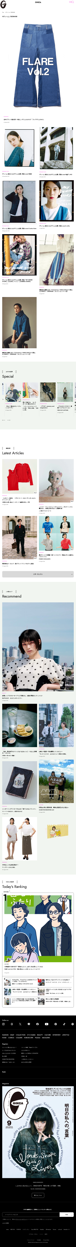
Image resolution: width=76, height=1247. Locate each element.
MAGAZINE (46, 1038)
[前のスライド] (3, 420)
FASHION (5, 1035)
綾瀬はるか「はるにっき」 (9, 1062)
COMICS (11, 1038)
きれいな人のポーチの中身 (9, 1053)
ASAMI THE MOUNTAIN (8, 1059)
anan (7, 1229)
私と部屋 (4, 1056)
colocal (60, 1229)
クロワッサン (26, 1229)
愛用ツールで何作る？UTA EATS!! (29, 1053)
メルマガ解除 (5, 1223)
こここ (41, 1234)
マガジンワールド (30, 1240)
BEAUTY (40, 1035)
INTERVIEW (56, 1035)
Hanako (42, 1229)
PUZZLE (37, 1038)
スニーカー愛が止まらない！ (9, 1047)
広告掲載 (39, 1240)
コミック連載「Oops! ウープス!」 (29, 1047)
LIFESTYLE (65, 1035)
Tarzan (54, 1229)
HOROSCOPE (28, 1038)
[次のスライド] (6, 420)
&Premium (48, 1229)
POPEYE (19, 1229)
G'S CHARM (31, 1035)
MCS (46, 1234)
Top (3, 12)
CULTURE (48, 1035)
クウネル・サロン (33, 1234)
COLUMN (19, 1038)
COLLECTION (20, 1035)
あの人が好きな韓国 (26, 1062)
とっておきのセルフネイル (9, 1050)
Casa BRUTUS (34, 1229)
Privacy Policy (46, 1240)
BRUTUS (13, 1229)
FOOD (4, 1038)
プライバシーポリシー (21, 1219)
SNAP (12, 1035)
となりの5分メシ (25, 1050)
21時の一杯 (24, 1056)
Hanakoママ (67, 1229)
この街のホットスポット (27, 1059)
